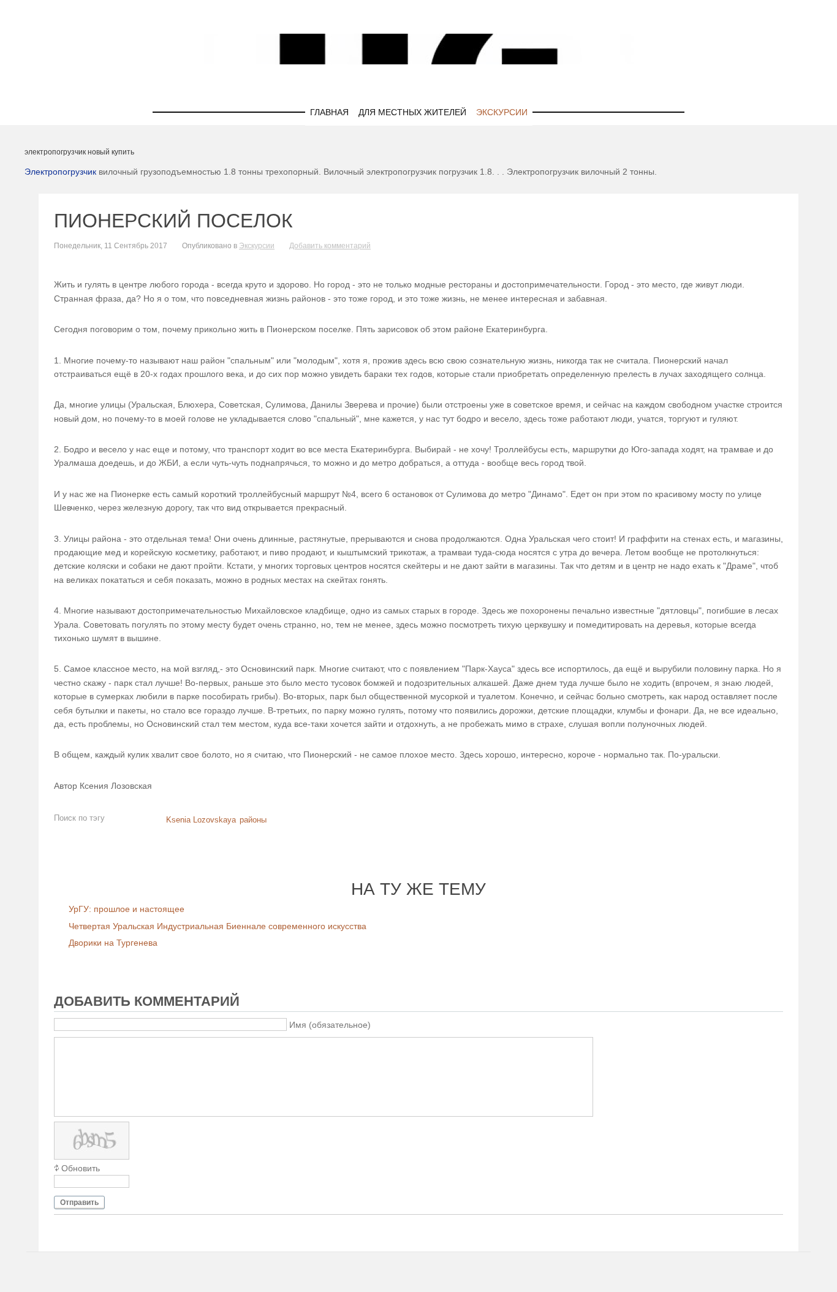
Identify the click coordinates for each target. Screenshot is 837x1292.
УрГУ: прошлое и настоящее (126, 909)
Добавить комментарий (330, 245)
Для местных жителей (412, 112)
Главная (329, 112)
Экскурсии (502, 112)
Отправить (79, 1202)
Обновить (80, 1168)
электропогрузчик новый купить (79, 152)
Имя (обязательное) (330, 1025)
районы (253, 819)
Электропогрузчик (60, 172)
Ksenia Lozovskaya (201, 819)
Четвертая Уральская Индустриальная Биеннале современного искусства (217, 926)
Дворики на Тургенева (113, 943)
